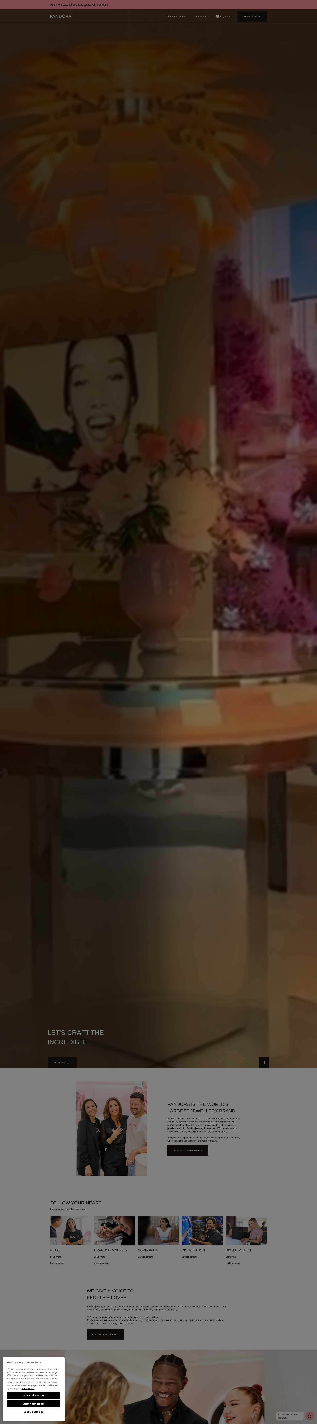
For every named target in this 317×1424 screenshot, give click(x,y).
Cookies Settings (34, 1411)
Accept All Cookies (33, 1395)
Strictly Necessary (33, 1403)
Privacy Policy (28, 1388)
